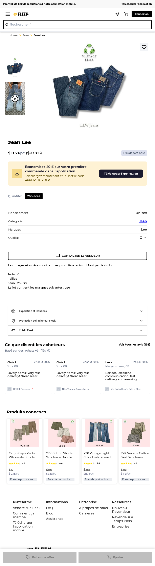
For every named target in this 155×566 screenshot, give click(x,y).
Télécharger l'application (121, 173)
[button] (77, 311)
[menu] (8, 14)
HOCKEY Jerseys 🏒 (23, 389)
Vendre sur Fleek (27, 508)
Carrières (86, 513)
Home (14, 35)
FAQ (49, 508)
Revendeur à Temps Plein (122, 519)
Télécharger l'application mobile (23, 526)
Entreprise (120, 526)
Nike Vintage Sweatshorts (75, 389)
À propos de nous (93, 508)
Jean (26, 35)
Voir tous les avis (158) (134, 344)
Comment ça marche (24, 515)
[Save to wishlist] (144, 47)
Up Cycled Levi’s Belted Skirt (126, 389)
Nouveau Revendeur (121, 510)
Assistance (55, 519)
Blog (49, 513)
